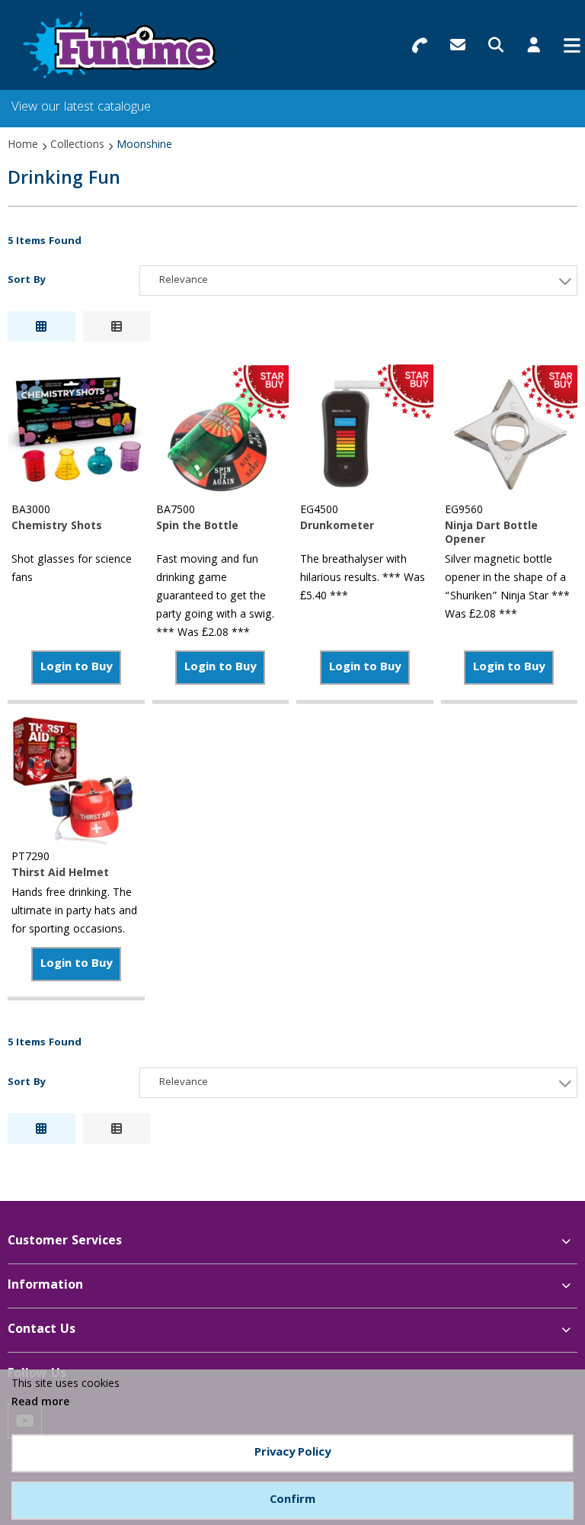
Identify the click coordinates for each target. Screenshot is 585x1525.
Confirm (292, 1501)
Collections (77, 145)
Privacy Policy (292, 1453)
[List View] (117, 326)
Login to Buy (76, 668)
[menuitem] (292, 1241)
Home (23, 145)
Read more (40, 1403)
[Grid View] (41, 326)
